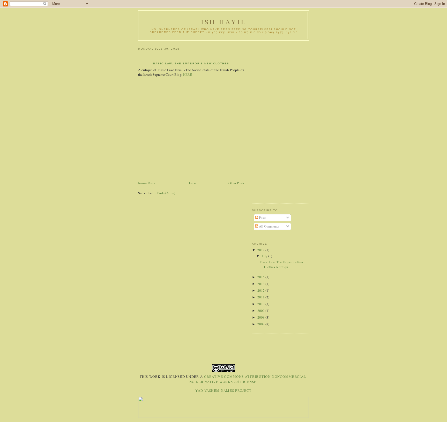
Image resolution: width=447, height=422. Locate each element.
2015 (261, 277)
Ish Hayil (224, 21)
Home (192, 183)
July (265, 256)
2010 (261, 304)
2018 (261, 250)
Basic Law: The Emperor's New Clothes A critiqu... (281, 264)
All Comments (268, 226)
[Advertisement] (191, 141)
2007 (261, 324)
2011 (261, 297)
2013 (261, 283)
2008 (261, 317)
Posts (262, 217)
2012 (261, 290)
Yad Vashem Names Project (223, 390)
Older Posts (236, 183)
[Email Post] (138, 90)
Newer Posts (146, 183)
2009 (261, 310)
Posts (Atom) (166, 193)
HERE (187, 74)
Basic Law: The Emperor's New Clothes (191, 63)
